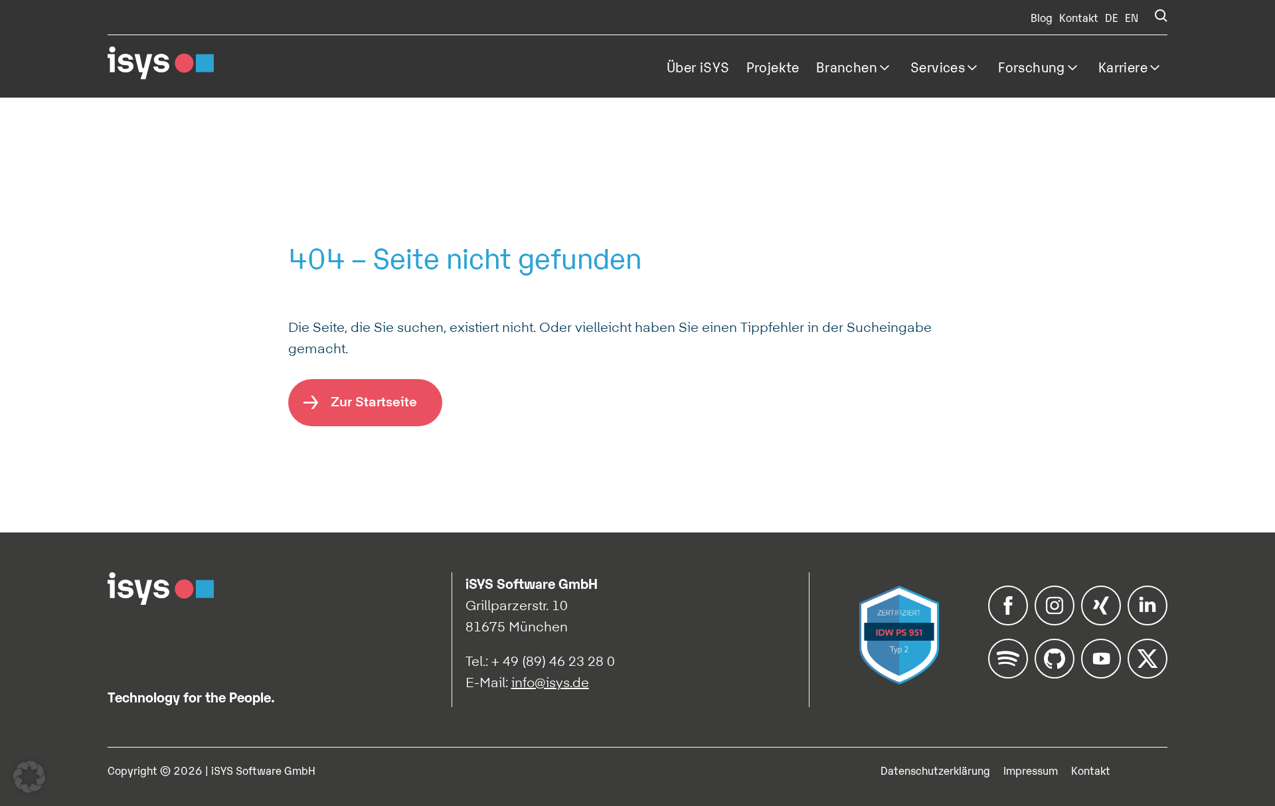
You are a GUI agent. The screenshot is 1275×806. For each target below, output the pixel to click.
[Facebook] (1008, 621)
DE (1111, 17)
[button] (29, 777)
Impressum (1030, 770)
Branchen (846, 66)
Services (937, 66)
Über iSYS (698, 66)
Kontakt (1078, 17)
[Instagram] (1054, 621)
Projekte (773, 66)
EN (1131, 17)
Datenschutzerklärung (935, 770)
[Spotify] (1008, 674)
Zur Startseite (374, 401)
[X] (1147, 674)
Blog (1042, 17)
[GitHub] (1054, 674)
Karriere (1123, 66)
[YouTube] (1101, 674)
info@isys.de (550, 682)
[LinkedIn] (1147, 621)
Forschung (1031, 66)
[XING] (1101, 621)
